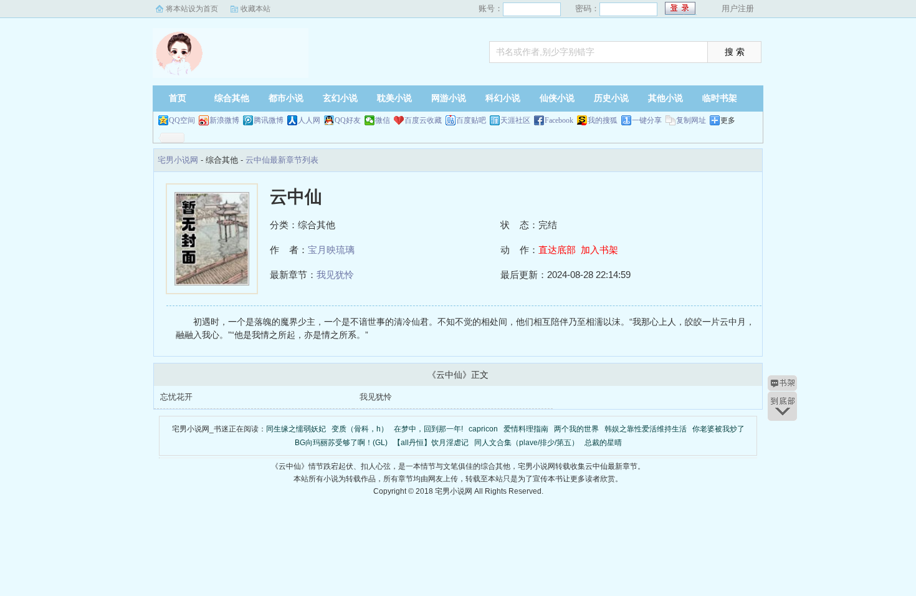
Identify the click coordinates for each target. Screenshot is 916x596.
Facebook (559, 120)
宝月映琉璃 (331, 249)
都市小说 (286, 98)
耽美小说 (394, 98)
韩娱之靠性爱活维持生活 (645, 429)
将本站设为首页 (192, 8)
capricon (483, 429)
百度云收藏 (423, 120)
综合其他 (231, 98)
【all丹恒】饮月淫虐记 (431, 442)
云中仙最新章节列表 (282, 160)
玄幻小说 (340, 98)
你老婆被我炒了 (718, 429)
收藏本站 (255, 8)
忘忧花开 (176, 396)
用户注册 (738, 8)
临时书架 (719, 98)
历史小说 (611, 98)
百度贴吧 (471, 120)
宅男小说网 (230, 53)
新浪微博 (224, 120)
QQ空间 (182, 120)
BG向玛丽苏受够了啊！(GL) (341, 442)
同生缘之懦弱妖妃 (296, 429)
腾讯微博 (269, 120)
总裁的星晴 (603, 442)
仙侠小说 (557, 98)
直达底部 (557, 249)
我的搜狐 (603, 120)
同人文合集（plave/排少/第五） (526, 442)
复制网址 (691, 120)
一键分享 (647, 120)
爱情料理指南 (525, 429)
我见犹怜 (335, 274)
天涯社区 (515, 120)
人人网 (309, 120)
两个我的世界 (576, 429)
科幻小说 (502, 98)
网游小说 (448, 98)
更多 (727, 120)
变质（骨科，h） (360, 429)
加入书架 (599, 249)
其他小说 (665, 98)
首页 (177, 98)
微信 (382, 120)
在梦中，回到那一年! (428, 429)
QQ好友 (348, 120)
